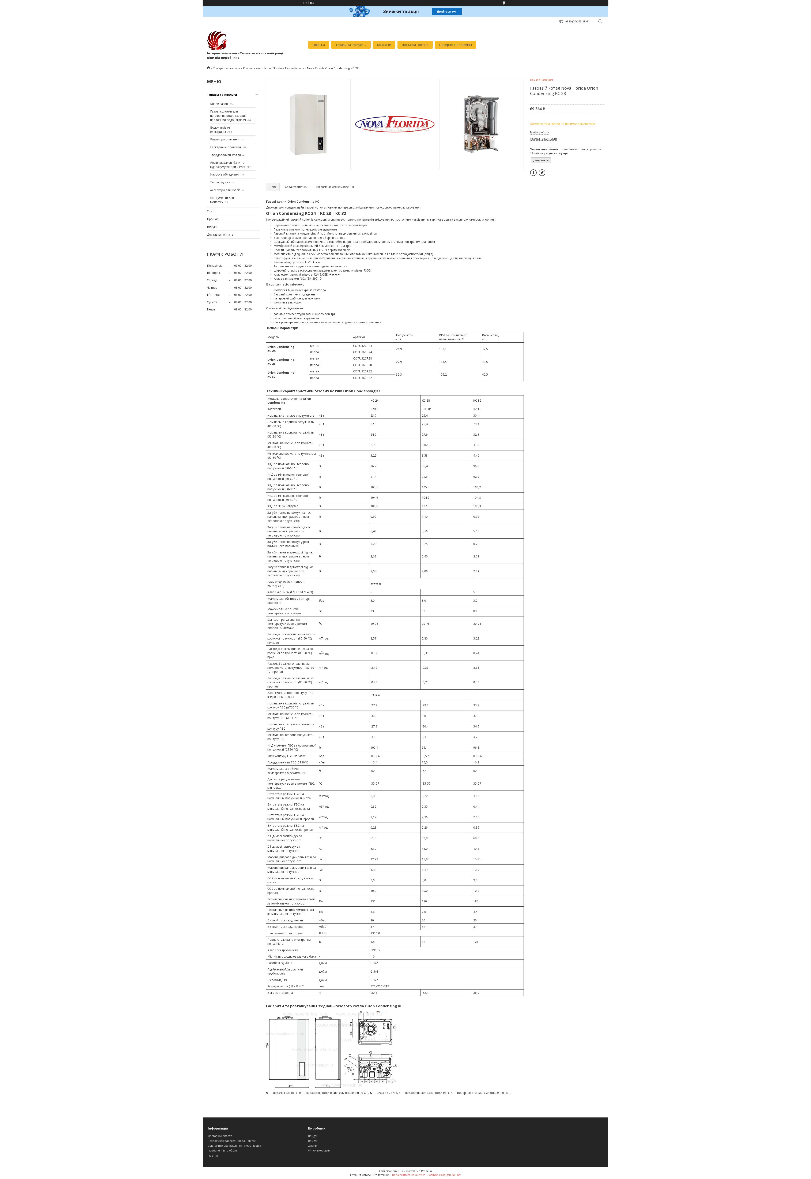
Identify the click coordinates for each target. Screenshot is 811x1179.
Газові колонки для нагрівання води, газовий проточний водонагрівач (228, 115)
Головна (318, 45)
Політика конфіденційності (444, 1175)
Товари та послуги (349, 45)
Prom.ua (426, 1171)
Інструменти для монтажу (222, 200)
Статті (211, 211)
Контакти (384, 45)
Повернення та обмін (455, 45)
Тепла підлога (220, 182)
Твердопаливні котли (225, 155)
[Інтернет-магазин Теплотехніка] (217, 40)
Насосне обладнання (225, 174)
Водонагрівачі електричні (220, 129)
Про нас (212, 219)
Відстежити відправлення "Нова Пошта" (235, 1145)
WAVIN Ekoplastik (319, 1150)
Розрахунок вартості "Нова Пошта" (232, 1141)
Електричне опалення (225, 147)
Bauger (312, 1136)
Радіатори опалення (224, 139)
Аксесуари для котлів (225, 190)
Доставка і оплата (415, 45)
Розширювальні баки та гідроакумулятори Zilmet (227, 165)
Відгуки (212, 227)
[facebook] (533, 172)
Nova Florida (273, 68)
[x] (542, 172)
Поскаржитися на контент (408, 1175)
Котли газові (252, 68)
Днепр (312, 1145)
